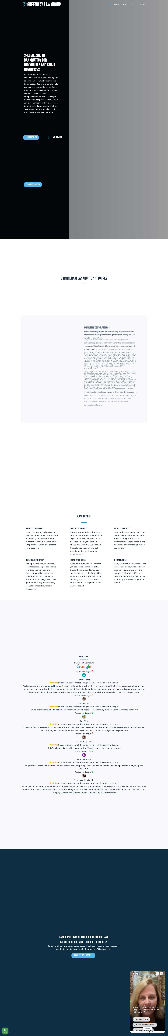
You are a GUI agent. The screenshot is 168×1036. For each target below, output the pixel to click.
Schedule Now (31, 137)
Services (125, 4)
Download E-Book (33, 184)
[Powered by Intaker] (151, 1031)
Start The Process (83, 955)
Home (109, 4)
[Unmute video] (133, 973)
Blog (134, 4)
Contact (142, 4)
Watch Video (57, 137)
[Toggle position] (157, 973)
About (117, 4)
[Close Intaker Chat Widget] (161, 973)
